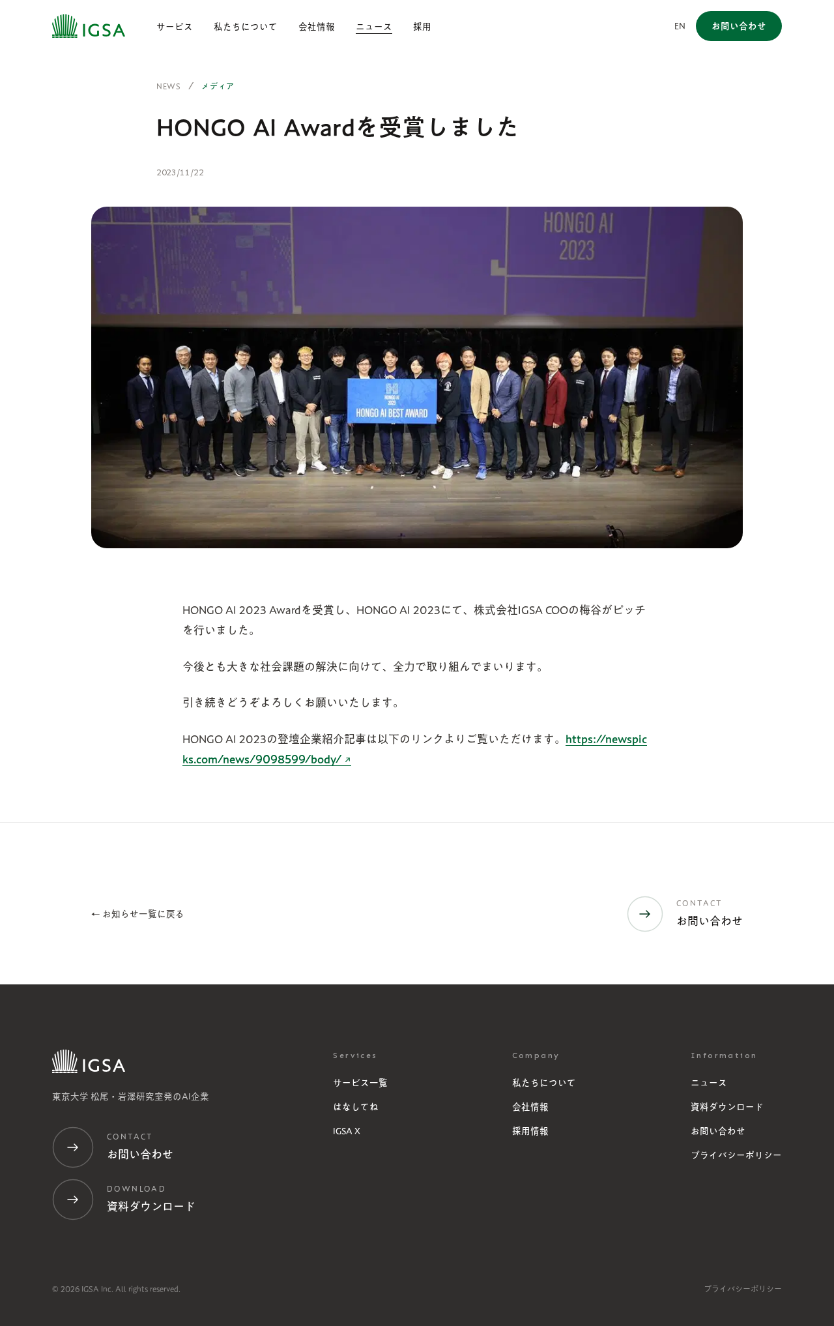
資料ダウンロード (727, 1107)
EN (679, 26)
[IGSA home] (88, 26)
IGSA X (346, 1131)
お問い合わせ (718, 1131)
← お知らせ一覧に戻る (137, 914)
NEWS (168, 86)
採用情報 (530, 1131)
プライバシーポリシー (736, 1155)
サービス (174, 26)
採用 (422, 26)
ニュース (374, 26)
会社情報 (316, 26)
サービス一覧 (360, 1082)
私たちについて (246, 26)
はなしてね (356, 1107)
